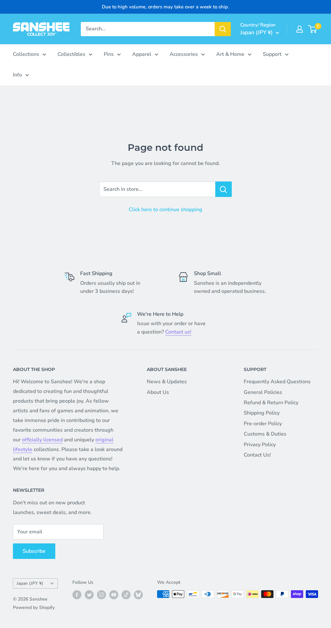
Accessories (184, 54)
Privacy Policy (260, 444)
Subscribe (34, 551)
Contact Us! (257, 454)
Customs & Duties (265, 434)
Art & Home (230, 54)
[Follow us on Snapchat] (138, 594)
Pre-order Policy (263, 423)
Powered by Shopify (34, 607)
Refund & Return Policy (271, 402)
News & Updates (167, 381)
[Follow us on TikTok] (126, 594)
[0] (313, 29)
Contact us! (178, 331)
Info (17, 74)
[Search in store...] (223, 189)
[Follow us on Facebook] (76, 594)
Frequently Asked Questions (277, 381)
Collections (26, 54)
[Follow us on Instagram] (101, 594)
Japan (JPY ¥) (29, 583)
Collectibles (71, 54)
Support (272, 54)
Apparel (141, 54)
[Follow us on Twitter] (89, 594)
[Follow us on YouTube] (113, 594)
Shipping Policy (262, 413)
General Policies (263, 392)
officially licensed (42, 439)
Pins (109, 54)
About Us (158, 392)
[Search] (223, 29)
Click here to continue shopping (165, 209)
